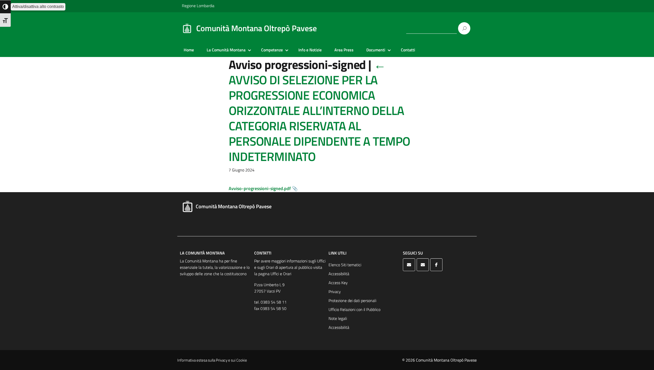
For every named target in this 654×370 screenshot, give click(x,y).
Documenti (375, 50)
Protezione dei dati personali (352, 300)
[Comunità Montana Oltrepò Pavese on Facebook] (436, 264)
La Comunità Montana (226, 50)
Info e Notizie (310, 50)
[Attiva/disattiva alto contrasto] (5, 7)
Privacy (335, 291)
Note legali (338, 318)
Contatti (408, 50)
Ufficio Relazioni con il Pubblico (354, 309)
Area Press (344, 50)
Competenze (272, 50)
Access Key (338, 283)
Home (189, 50)
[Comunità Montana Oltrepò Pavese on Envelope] (409, 264)
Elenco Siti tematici (345, 265)
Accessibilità (339, 274)
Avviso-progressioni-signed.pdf (260, 188)
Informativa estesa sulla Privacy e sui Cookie (212, 360)
